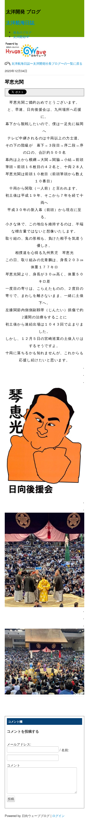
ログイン (58, 815)
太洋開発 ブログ (23, 11)
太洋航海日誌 (20, 22)
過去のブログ (22, 32)
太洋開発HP (21, 36)
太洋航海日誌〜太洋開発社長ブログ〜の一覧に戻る (46, 63)
